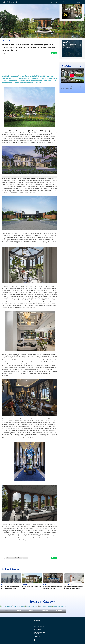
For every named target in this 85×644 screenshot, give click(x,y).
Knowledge (59, 610)
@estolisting (38, 629)
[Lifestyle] (18, 606)
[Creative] (45, 606)
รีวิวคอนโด (62, 2)
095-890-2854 (37, 628)
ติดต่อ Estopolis (37, 625)
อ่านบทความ (45, 2)
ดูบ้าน (57, 2)
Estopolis (37, 640)
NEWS (4, 41)
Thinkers (31, 610)
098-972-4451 (37, 636)
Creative (45, 610)
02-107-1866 (36, 633)
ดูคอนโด (53, 2)
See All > (82, 66)
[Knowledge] (59, 606)
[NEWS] (6, 606)
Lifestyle (18, 610)
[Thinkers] (31, 606)
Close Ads (30, 177)
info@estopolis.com (38, 638)
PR (9, 41)
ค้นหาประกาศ (69, 2)
